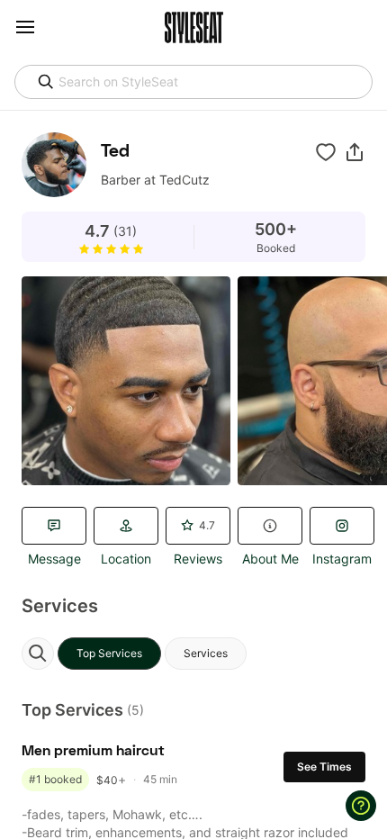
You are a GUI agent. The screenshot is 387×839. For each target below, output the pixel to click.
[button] (354, 152)
